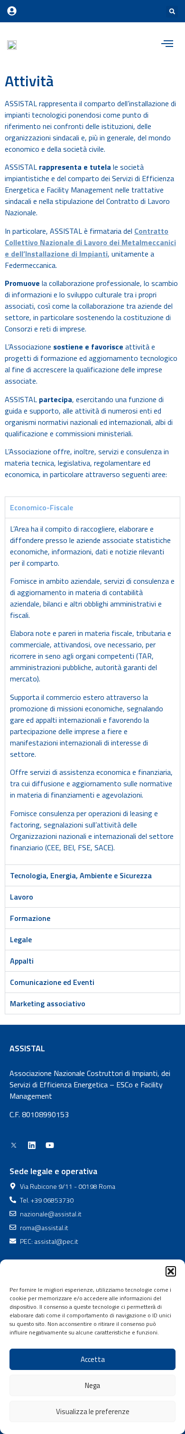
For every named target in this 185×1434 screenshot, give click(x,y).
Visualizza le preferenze (93, 1411)
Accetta (93, 1359)
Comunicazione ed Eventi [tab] (52, 982)
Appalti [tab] (22, 960)
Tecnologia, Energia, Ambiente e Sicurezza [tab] (81, 875)
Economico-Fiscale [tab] (41, 507)
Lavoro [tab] (21, 896)
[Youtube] (50, 1145)
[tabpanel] (92, 691)
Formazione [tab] (30, 918)
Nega (92, 1385)
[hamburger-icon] (167, 44)
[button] (171, 1271)
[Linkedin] (32, 1145)
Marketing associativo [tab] (47, 1003)
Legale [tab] (21, 939)
